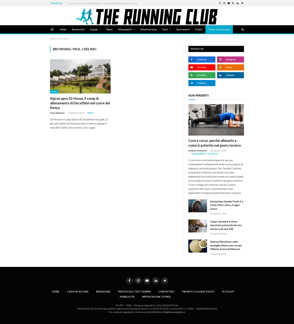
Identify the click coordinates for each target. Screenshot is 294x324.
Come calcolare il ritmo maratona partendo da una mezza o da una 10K (226, 225)
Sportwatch (183, 29)
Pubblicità (127, 296)
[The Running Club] (147, 16)
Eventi (199, 29)
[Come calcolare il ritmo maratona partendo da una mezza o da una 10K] (197, 225)
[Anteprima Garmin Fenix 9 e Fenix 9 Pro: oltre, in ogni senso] (197, 205)
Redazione (103, 291)
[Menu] (52, 29)
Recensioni (78, 29)
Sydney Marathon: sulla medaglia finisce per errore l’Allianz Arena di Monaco (226, 245)
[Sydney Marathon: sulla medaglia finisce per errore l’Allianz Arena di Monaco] (197, 246)
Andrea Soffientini (197, 150)
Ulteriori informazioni (206, 308)
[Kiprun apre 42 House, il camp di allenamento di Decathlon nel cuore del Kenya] (80, 76)
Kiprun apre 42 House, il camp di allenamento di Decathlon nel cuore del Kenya (80, 103)
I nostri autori (77, 291)
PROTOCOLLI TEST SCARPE (134, 291)
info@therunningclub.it (174, 312)
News (109, 29)
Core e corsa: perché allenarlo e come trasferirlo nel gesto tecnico (214, 142)
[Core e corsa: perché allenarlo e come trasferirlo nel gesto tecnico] (216, 120)
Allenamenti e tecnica (205, 153)
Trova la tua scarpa (219, 29)
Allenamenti (125, 29)
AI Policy (228, 291)
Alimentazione (148, 29)
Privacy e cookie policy (198, 291)
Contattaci (167, 291)
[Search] (242, 29)
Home (63, 29)
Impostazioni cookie (156, 296)
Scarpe (94, 29)
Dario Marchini (57, 113)
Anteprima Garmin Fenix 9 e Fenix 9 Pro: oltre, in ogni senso (99, 3)
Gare (165, 29)
